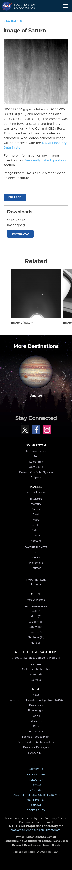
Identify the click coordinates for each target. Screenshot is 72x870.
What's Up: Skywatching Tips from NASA (36, 700)
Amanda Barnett (45, 837)
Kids (36, 726)
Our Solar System (36, 451)
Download (20, 234)
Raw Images (13, 21)
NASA (5, 6)
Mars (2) (36, 616)
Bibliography (36, 774)
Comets (36, 679)
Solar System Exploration (22, 6)
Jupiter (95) (36, 621)
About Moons (36, 599)
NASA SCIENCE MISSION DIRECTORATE (36, 795)
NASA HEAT (36, 752)
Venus (36, 509)
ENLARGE (14, 197)
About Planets (36, 492)
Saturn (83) (36, 627)
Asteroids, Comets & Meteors (36, 652)
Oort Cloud (36, 467)
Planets (36, 487)
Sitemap (36, 805)
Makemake (36, 562)
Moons (36, 594)
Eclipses (36, 477)
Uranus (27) (36, 632)
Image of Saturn (22, 322)
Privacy (36, 785)
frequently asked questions (46, 160)
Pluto (36, 552)
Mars (36, 519)
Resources (36, 705)
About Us (36, 769)
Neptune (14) (36, 637)
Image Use (36, 790)
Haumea (36, 568)
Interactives (36, 731)
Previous (7, 376)
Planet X (36, 584)
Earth (36, 514)
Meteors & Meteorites (36, 669)
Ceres (36, 557)
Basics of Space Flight (36, 736)
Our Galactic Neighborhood (22, 15)
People (36, 716)
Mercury (36, 504)
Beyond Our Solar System (36, 472)
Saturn (36, 530)
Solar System (36, 445)
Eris (36, 573)
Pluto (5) (36, 642)
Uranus (36, 535)
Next (64, 376)
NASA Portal (36, 800)
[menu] (65, 6)
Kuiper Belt (36, 461)
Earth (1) (36, 611)
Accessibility (36, 810)
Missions (36, 721)
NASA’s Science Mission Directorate (36, 830)
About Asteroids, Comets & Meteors (36, 657)
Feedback (36, 780)
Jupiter (36, 395)
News (36, 694)
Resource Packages (36, 747)
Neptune (36, 540)
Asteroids (36, 674)
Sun (36, 456)
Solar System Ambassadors (36, 742)
